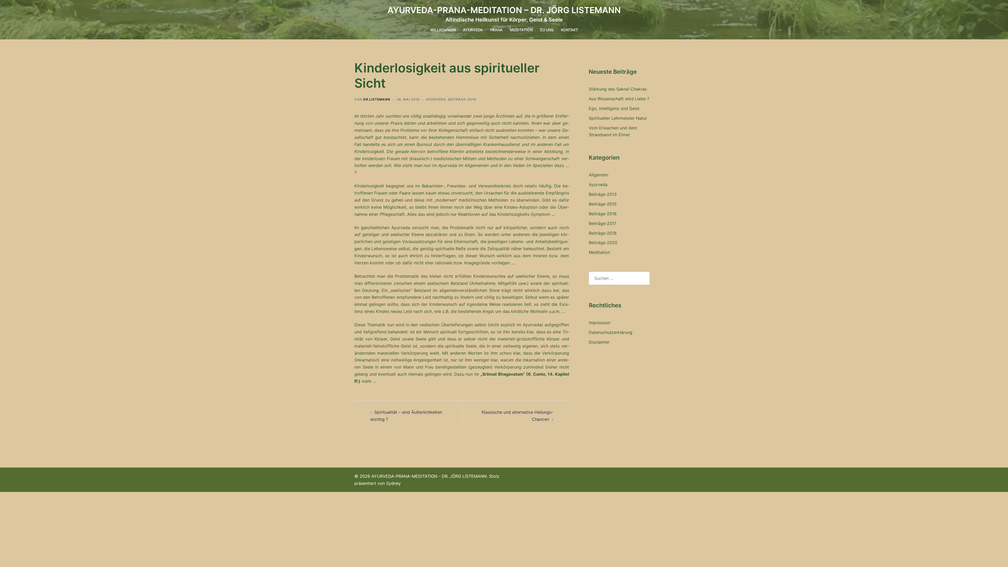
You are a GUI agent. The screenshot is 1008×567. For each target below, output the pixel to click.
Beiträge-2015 (603, 204)
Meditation (599, 252)
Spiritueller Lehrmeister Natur (618, 118)
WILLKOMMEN (443, 30)
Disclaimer (599, 342)
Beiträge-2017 (602, 223)
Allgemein (598, 174)
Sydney (393, 483)
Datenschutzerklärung (610, 332)
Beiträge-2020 (603, 242)
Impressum (599, 322)
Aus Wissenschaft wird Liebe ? (619, 98)
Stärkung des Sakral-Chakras (618, 89)
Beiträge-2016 (462, 99)
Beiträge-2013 (603, 194)
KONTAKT (569, 30)
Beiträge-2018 (603, 233)
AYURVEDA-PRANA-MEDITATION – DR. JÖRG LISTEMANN (504, 10)
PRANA (496, 30)
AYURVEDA (473, 30)
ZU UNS (547, 30)
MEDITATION (521, 30)
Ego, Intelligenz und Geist (614, 108)
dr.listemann (376, 99)
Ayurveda (436, 99)
